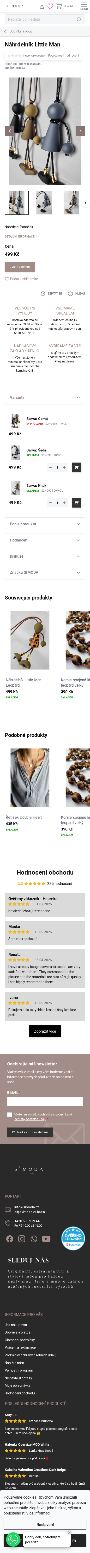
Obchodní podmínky (20, 1340)
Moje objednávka (17, 1385)
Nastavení (45, 1524)
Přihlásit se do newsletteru (30, 1132)
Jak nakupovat (16, 1325)
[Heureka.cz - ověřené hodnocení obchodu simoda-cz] (73, 1238)
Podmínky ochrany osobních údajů (30, 1355)
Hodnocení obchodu (45, 872)
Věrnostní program (19, 1370)
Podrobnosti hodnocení (63, 55)
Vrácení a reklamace (20, 1347)
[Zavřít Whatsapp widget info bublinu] (69, 1532)
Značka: (15, 68)
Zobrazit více (45, 1031)
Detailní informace (20, 236)
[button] (13, 1539)
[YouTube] (46, 1238)
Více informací (38, 1513)
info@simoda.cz (29, 1209)
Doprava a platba (17, 1332)
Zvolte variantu (20, 267)
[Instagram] (21, 1238)
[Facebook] (9, 1238)
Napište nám (14, 1363)
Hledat (79, 19)
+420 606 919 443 (28, 1223)
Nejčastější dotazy (18, 1378)
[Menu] (84, 6)
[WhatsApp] (33, 1238)
